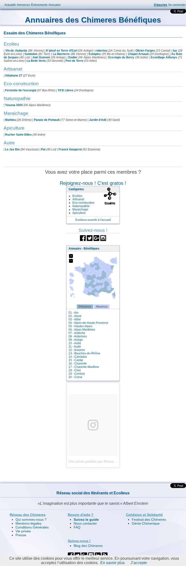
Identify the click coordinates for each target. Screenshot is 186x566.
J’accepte (139, 563)
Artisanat (78, 199)
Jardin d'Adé (98, 120)
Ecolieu (77, 196)
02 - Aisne (75, 316)
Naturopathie (81, 206)
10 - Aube (75, 343)
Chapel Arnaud (138, 54)
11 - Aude (75, 346)
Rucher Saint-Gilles (18, 134)
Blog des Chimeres (88, 546)
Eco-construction (83, 202)
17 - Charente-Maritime (84, 367)
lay (175, 50)
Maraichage (80, 209)
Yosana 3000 (14, 105)
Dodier (73, 57)
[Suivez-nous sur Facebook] (83, 238)
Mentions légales (28, 523)
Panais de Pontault (47, 120)
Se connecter (177, 5)
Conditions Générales (32, 527)
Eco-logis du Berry (121, 57)
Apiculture (79, 213)
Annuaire (54, 5)
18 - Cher (75, 370)
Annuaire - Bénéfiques (84, 248)
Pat (43, 149)
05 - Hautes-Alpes (80, 326)
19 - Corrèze (77, 373)
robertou (101, 50)
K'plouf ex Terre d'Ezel (61, 50)
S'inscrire (160, 5)
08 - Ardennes (78, 336)
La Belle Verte (36, 60)
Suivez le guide (86, 519)
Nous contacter (85, 523)
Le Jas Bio (12, 149)
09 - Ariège (76, 339)
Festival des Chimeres (149, 519)
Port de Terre (74, 60)
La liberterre (61, 54)
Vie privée (23, 531)
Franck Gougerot (70, 149)
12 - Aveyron (77, 350)
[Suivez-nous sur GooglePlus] (96, 238)
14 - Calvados (78, 356)
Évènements (39, 5)
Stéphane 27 (13, 75)
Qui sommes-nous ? (31, 519)
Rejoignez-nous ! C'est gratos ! (93, 183)
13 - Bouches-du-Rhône (84, 353)
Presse (21, 535)
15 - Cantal (76, 360)
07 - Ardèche (77, 333)
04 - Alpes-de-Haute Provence (88, 323)
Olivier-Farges (145, 50)
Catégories (76, 189)
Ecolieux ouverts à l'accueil (93, 220)
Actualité (10, 5)
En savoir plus (112, 563)
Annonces (23, 5)
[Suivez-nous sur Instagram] (103, 238)
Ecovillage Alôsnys (164, 57)
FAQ (77, 527)
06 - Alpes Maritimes (82, 329)
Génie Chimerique (146, 523)
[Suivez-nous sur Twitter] (90, 238)
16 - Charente (78, 363)
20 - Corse (75, 377)
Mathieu (10, 120)
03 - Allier (75, 319)
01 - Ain (73, 312)
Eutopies (95, 54)
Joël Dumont (41, 57)
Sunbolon (30, 54)
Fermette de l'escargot (20, 90)
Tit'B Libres (65, 90)
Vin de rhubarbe (16, 50)
